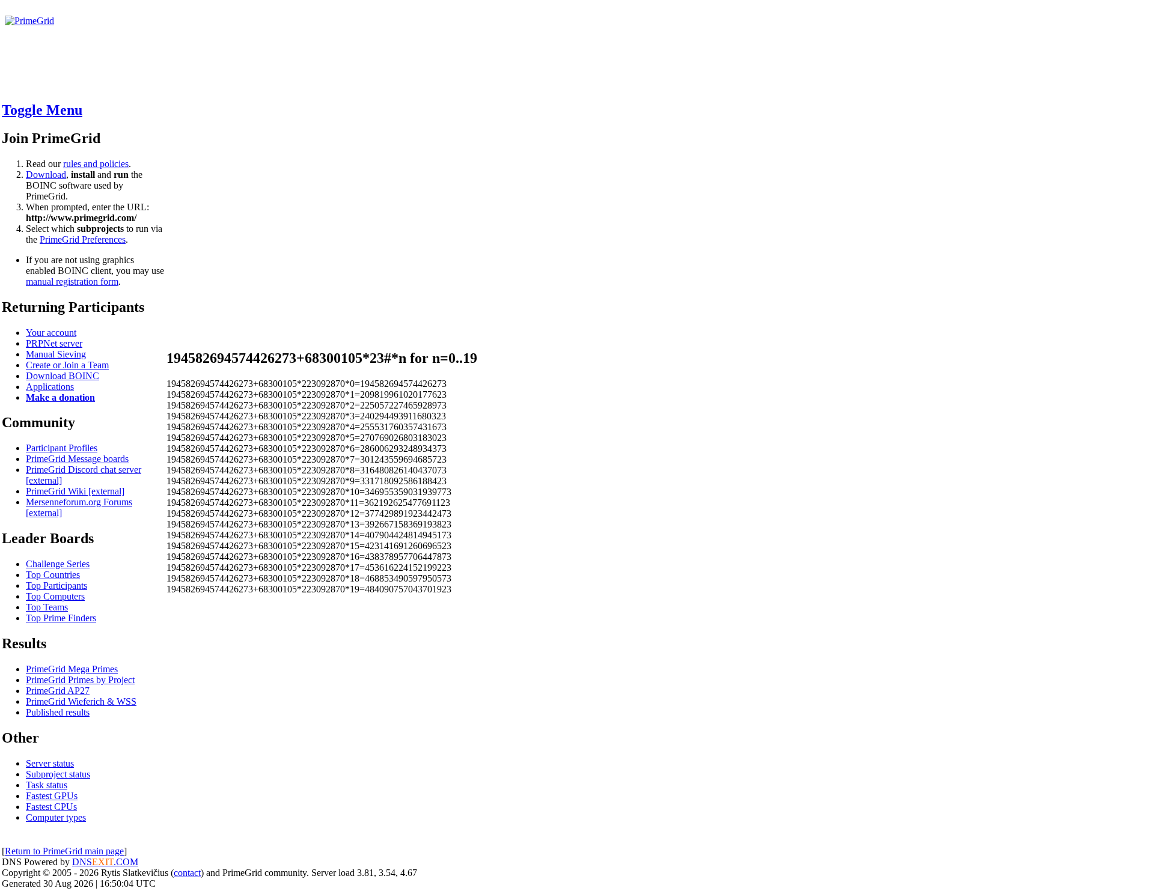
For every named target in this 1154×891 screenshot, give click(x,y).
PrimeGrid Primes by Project (80, 680)
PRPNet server (54, 343)
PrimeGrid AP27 (58, 691)
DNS (82, 862)
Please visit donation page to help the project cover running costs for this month (161, 31)
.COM (115, 862)
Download (46, 174)
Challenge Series (58, 564)
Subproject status (58, 774)
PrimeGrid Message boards (77, 459)
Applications (50, 387)
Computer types (56, 817)
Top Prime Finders (61, 618)
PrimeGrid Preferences (83, 239)
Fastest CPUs (51, 806)
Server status (50, 763)
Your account (51, 332)
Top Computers (55, 596)
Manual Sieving (56, 354)
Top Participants (56, 585)
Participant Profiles (61, 448)
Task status (46, 785)
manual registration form (72, 281)
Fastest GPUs (52, 796)
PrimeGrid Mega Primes (72, 669)
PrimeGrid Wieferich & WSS (81, 701)
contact (187, 873)
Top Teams (47, 607)
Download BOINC (62, 376)
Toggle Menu (42, 110)
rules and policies (96, 164)
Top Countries (53, 575)
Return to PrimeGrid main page (64, 851)
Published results (58, 712)
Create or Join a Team (67, 365)
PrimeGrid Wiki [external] (75, 491)
